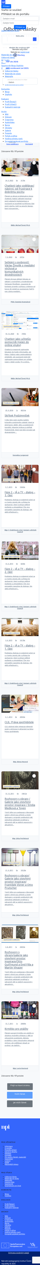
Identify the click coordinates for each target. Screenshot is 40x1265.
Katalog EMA (9, 1182)
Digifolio (19, 65)
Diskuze (8, 117)
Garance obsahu (11, 1152)
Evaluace (5, 99)
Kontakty (8, 1155)
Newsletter (9, 1159)
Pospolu (8, 133)
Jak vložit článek (19, 1102)
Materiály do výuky (13, 73)
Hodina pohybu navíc (14, 138)
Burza (7, 125)
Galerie (8, 130)
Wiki (6, 114)
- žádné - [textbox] (11, 82)
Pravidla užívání (11, 1150)
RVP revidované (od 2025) (17, 68)
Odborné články (11, 71)
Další (3, 63)
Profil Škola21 (10, 101)
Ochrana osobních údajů (18, 1253)
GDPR (7, 1162)
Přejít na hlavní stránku (20, 1085)
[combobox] (20, 81)
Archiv (4, 111)
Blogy (13, 65)
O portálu (8, 1148)
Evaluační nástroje (12, 107)
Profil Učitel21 (11, 104)
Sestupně (29, 144)
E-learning (9, 119)
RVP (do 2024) (12, 61)
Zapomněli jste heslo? (10, 30)
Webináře (5, 60)
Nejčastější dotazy (11, 1164)
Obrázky (8, 128)
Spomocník (6, 65)
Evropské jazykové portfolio (15, 1234)
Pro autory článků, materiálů (15, 1157)
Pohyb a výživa (11, 136)
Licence (7, 1161)
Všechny (21, 55)
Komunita (5, 89)
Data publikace (12, 144)
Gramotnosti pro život (13, 1186)
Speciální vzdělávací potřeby (17, 79)
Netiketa (8, 1153)
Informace (9, 1146)
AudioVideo (10, 122)
